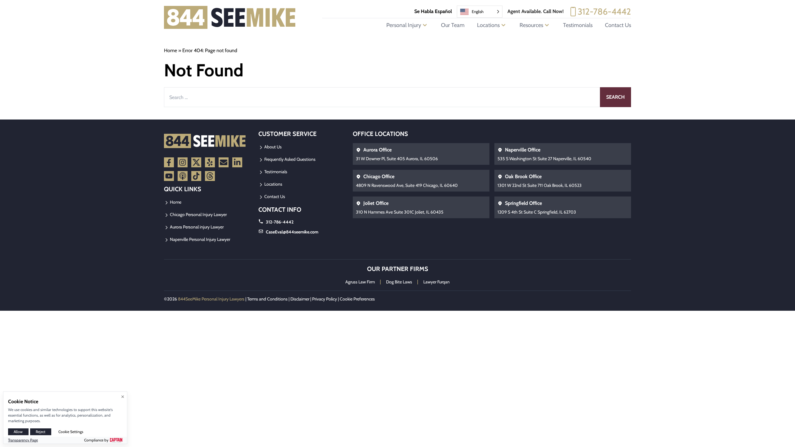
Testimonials (578, 25)
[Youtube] (169, 176)
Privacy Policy (324, 299)
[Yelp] (210, 162)
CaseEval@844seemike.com (292, 232)
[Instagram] (183, 162)
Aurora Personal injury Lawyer (196, 227)
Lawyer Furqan (436, 282)
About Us (272, 147)
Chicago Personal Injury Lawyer (198, 214)
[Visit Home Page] (230, 17)
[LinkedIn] (237, 162)
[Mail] (224, 162)
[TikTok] (196, 176)
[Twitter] (196, 162)
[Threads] (210, 176)
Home (170, 50)
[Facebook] (169, 162)
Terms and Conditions (267, 299)
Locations (272, 184)
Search (615, 97)
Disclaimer (299, 299)
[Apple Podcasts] (183, 176)
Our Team (453, 25)
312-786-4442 (604, 11)
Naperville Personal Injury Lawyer (199, 239)
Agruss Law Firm (360, 282)
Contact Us (618, 25)
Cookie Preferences (357, 299)
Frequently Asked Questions (289, 159)
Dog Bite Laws (399, 282)
